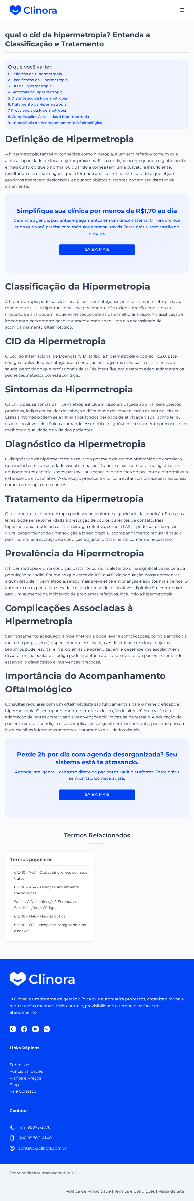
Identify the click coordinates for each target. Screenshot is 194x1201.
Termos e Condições (134, 1191)
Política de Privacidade (88, 1191)
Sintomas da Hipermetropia (37, 92)
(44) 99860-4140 (35, 1137)
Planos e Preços (25, 1078)
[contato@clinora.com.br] (12, 1148)
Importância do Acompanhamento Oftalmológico (57, 122)
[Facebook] (24, 1029)
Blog (14, 1084)
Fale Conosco (23, 1091)
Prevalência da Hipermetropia (38, 110)
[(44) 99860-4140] (12, 1138)
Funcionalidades (26, 1071)
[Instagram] (13, 1029)
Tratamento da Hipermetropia (39, 104)
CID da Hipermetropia (31, 86)
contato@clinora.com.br (42, 1148)
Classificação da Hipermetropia (39, 80)
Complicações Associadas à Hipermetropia (50, 116)
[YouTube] (35, 1029)
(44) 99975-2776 (34, 1127)
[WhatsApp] (47, 1029)
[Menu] (182, 10)
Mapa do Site (171, 1191)
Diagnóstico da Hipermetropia (39, 98)
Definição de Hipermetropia (36, 74)
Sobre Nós (20, 1064)
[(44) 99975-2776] (12, 1127)
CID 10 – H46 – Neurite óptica (39, 916)
